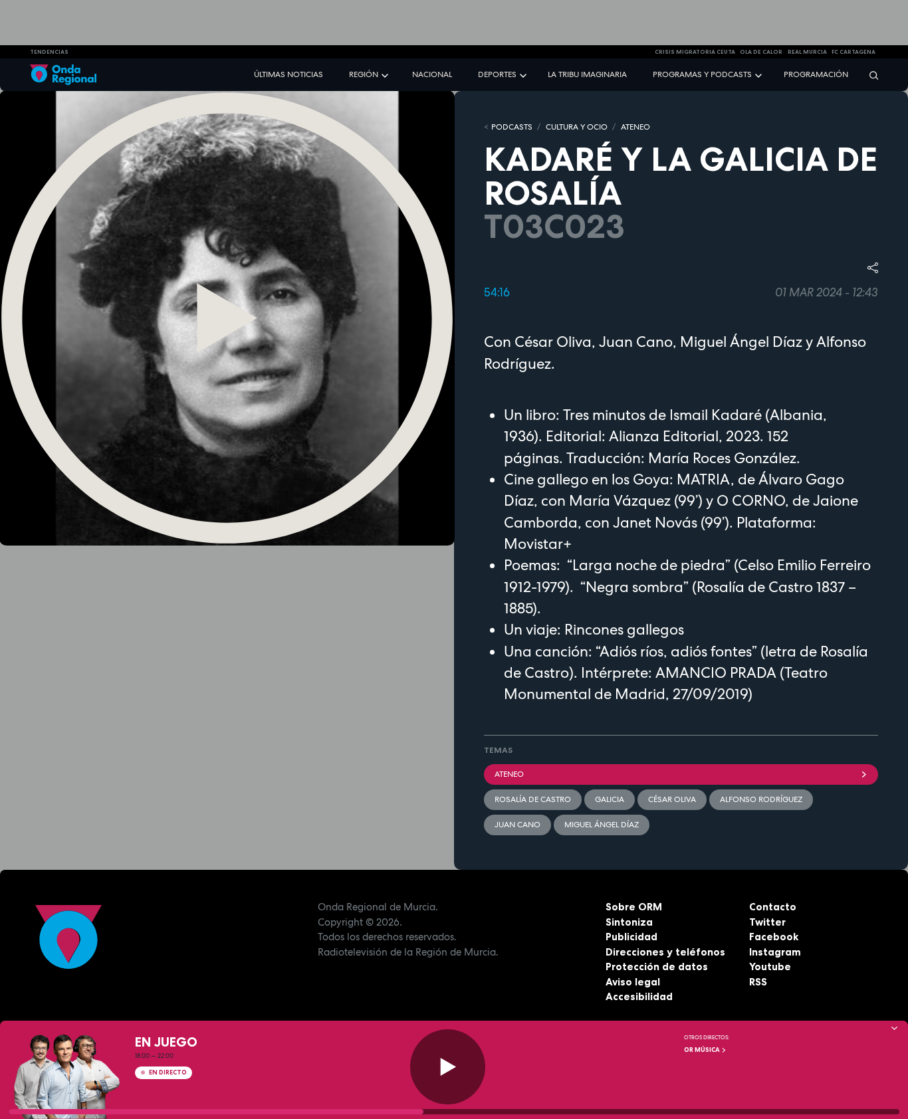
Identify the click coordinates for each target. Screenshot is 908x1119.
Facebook (773, 936)
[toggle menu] (386, 74)
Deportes (497, 74)
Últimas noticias (288, 74)
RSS (758, 981)
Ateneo (509, 774)
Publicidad (631, 936)
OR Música (702, 1050)
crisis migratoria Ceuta (695, 52)
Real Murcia (807, 52)
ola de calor (761, 52)
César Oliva (672, 799)
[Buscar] (869, 74)
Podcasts (511, 127)
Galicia (609, 799)
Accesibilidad (639, 996)
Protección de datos (657, 966)
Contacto (772, 906)
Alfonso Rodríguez (761, 799)
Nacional (432, 74)
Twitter (767, 922)
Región (363, 74)
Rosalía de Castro (533, 799)
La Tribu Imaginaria (587, 74)
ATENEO (635, 127)
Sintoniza (629, 922)
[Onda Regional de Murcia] (63, 74)
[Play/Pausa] (447, 1066)
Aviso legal (633, 981)
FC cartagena (853, 52)
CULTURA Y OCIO (577, 127)
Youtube (770, 966)
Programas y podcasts (702, 74)
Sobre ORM (634, 906)
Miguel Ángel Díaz (601, 824)
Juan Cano (517, 824)
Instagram (775, 952)
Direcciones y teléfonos (665, 952)
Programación (816, 74)
